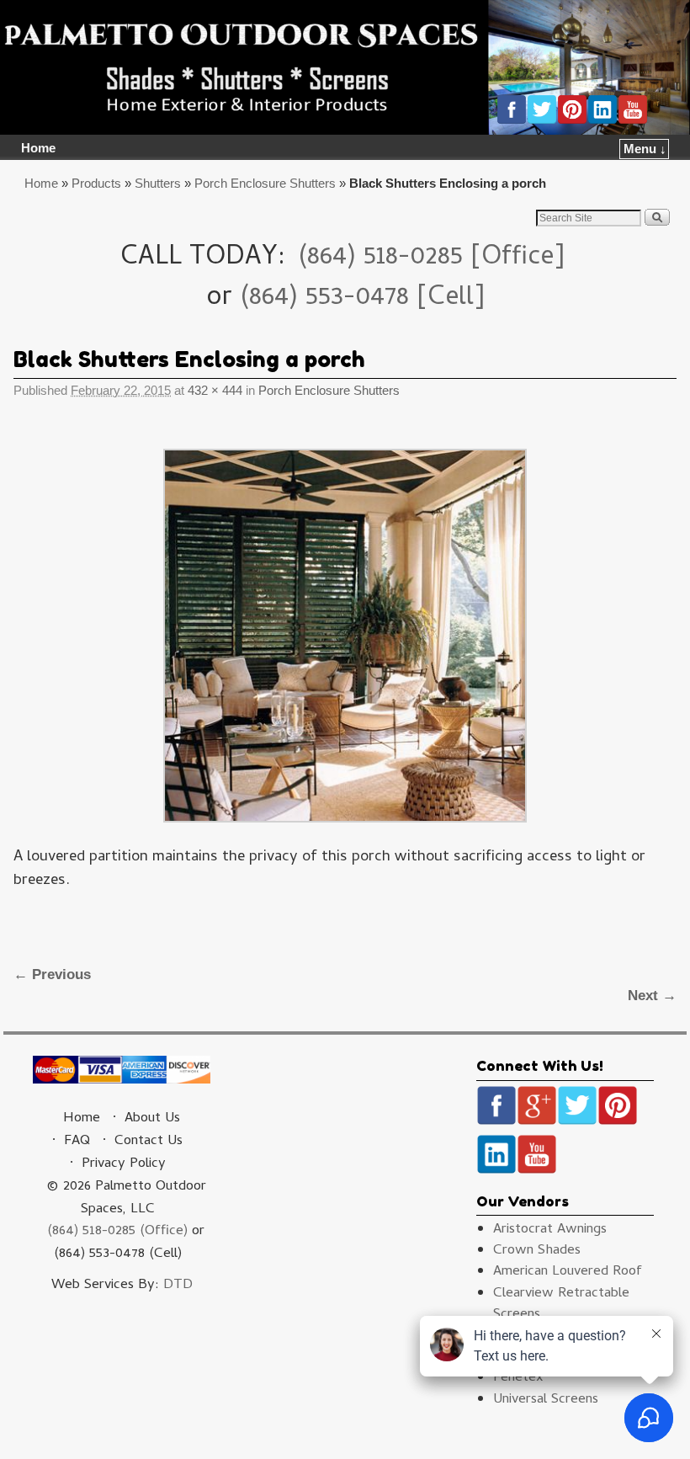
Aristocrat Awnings (550, 1230)
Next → (652, 996)
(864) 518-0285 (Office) (117, 1231)
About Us (152, 1119)
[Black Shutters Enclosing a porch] (345, 636)
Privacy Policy (124, 1164)
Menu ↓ (645, 149)
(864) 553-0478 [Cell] (362, 299)
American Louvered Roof (567, 1272)
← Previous (52, 974)
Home (38, 148)
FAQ (77, 1141)
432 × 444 (215, 390)
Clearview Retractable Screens (561, 1304)
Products (96, 183)
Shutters (158, 183)
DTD (178, 1285)
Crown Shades (537, 1251)
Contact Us (148, 1141)
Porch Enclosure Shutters (265, 183)
